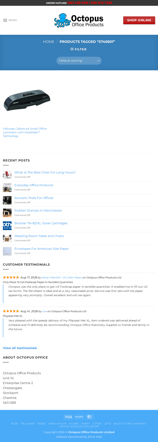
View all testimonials (20, 348)
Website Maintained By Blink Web (79, 437)
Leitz (107, 423)
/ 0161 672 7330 (100, 3)
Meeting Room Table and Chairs (39, 236)
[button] (10, 20)
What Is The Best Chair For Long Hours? (45, 172)
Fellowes (28, 423)
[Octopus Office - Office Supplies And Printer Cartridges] (79, 20)
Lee (44, 311)
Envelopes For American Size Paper (41, 249)
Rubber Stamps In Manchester (38, 210)
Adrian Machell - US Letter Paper (61, 277)
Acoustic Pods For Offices (33, 198)
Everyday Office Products (33, 185)
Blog (14, 423)
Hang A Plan (57, 423)
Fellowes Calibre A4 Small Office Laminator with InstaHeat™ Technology (25, 132)
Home (48, 41)
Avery (85, 423)
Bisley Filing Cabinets (130, 423)
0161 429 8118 (77, 3)
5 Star (96, 423)
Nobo (41, 423)
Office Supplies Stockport (79, 426)
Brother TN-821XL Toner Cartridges (40, 223)
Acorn (74, 423)
